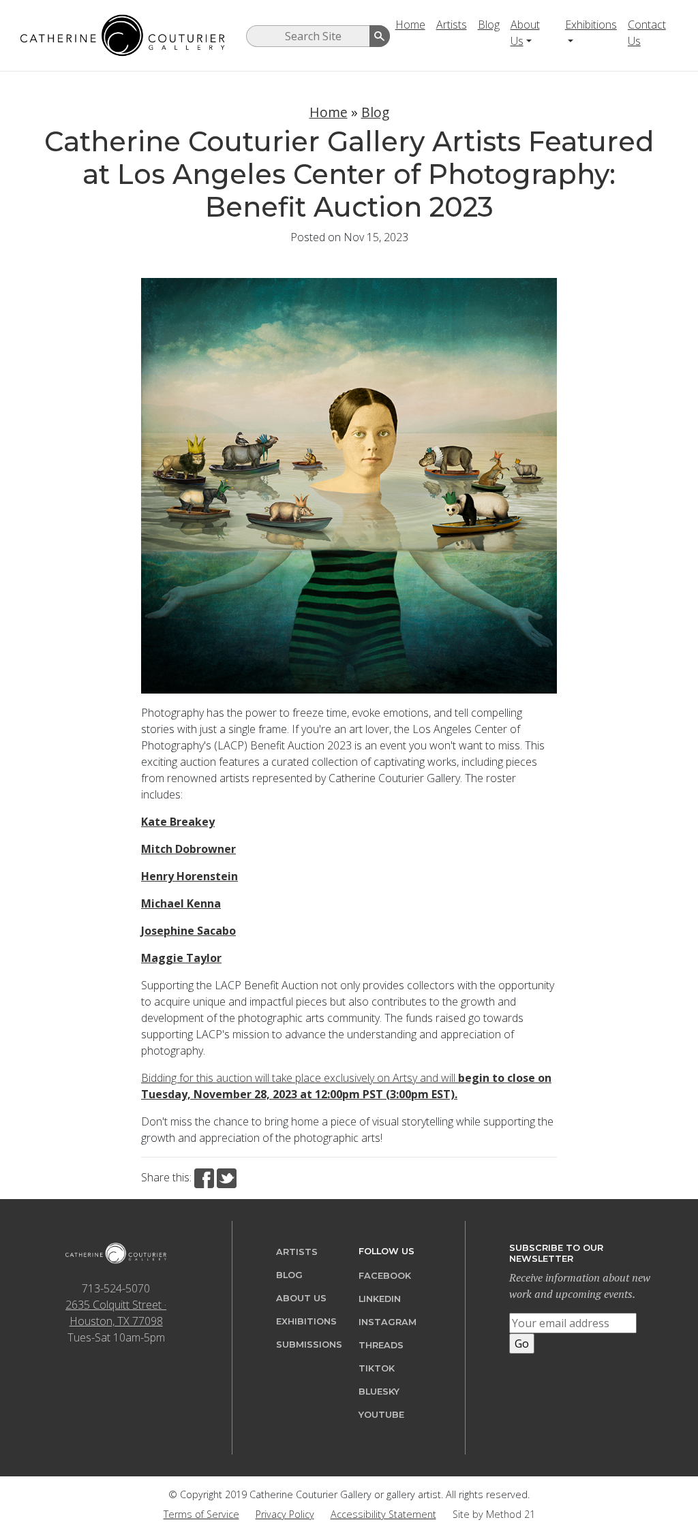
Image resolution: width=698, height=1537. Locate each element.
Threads (381, 1345)
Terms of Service (201, 1514)
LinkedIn (380, 1299)
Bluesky (379, 1391)
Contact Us (647, 32)
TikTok (377, 1368)
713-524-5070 (116, 1288)
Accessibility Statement (383, 1514)
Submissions (309, 1344)
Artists (451, 24)
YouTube (381, 1415)
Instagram (387, 1322)
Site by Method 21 (494, 1514)
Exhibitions (591, 24)
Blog (489, 24)
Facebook (385, 1276)
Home (410, 24)
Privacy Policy (285, 1514)
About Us (525, 32)
